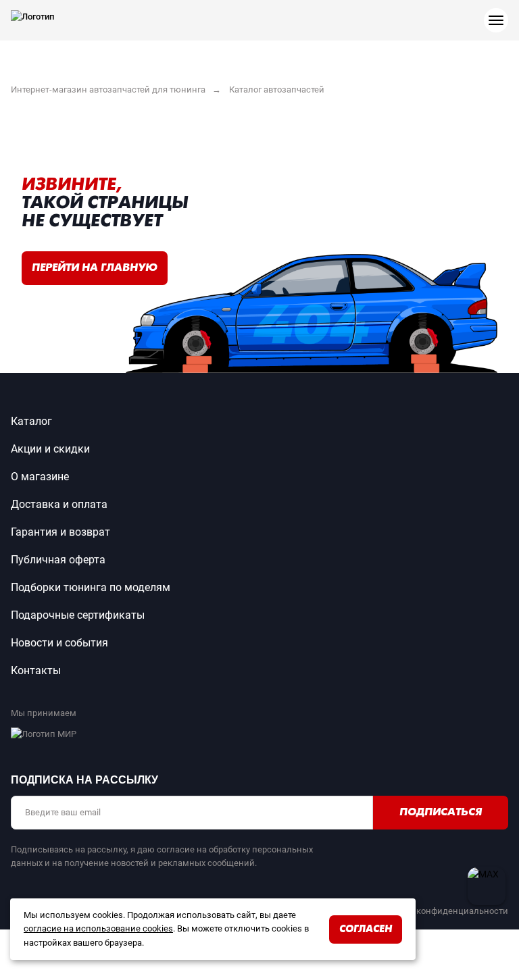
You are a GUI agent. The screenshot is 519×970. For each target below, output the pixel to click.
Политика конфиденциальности (441, 911)
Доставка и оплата (59, 504)
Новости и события (59, 642)
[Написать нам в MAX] (486, 886)
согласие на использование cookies (98, 928)
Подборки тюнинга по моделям (90, 587)
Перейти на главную (94, 268)
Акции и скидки (50, 448)
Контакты (36, 670)
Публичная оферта (58, 559)
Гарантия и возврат (60, 532)
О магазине (40, 476)
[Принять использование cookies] (409, 906)
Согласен (365, 929)
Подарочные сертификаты (78, 615)
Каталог (31, 421)
